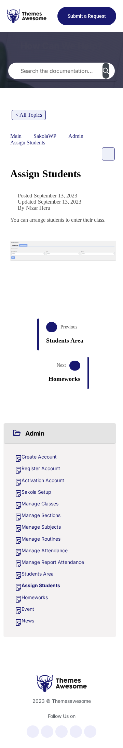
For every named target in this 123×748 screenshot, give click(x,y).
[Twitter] (47, 731)
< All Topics (28, 115)
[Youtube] (61, 731)
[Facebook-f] (33, 731)
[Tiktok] (90, 731)
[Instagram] (76, 731)
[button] (60, 433)
